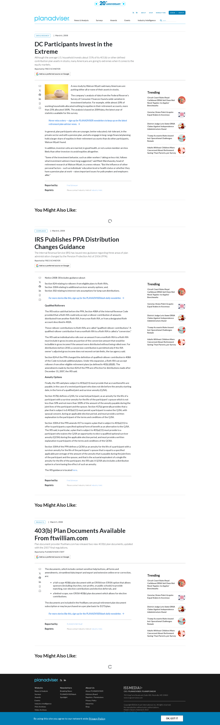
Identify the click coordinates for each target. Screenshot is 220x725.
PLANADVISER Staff (54, 552)
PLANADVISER (134, 691)
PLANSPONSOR (149, 691)
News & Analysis (81, 20)
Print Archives (40, 707)
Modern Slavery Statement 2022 (136, 710)
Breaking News (66, 691)
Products (40, 522)
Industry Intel (96, 190)
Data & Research (42, 36)
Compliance (41, 231)
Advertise (89, 704)
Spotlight (63, 697)
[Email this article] (40, 86)
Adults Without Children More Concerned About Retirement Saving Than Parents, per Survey (161, 150)
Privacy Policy (97, 718)
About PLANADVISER (94, 691)
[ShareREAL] (57, 99)
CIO (125, 691)
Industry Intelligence (147, 20)
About (143, 12)
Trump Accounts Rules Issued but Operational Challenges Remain (160, 138)
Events (127, 20)
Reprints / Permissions (95, 697)
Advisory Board (92, 694)
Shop (151, 12)
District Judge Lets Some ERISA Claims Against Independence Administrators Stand (161, 126)
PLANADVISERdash (68, 694)
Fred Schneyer (52, 69)
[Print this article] (40, 107)
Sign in (172, 12)
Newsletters (161, 12)
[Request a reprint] (40, 103)
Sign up (181, 12)
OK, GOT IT (172, 718)
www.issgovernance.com (133, 698)
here (74, 470)
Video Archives (41, 710)
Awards (113, 20)
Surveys (99, 20)
